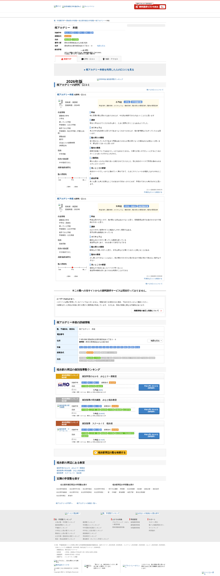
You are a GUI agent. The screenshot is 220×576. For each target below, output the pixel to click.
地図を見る (155, 341)
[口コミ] (119, 14)
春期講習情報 (135, 522)
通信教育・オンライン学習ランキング (96, 539)
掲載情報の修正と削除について (146, 311)
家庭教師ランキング (90, 533)
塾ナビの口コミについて (155, 90)
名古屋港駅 (131, 489)
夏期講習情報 (135, 525)
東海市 (70, 496)
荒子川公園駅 (113, 489)
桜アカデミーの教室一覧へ (87, 503)
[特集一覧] (137, 14)
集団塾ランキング (89, 522)
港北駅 (139, 489)
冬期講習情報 (135, 528)
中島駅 (114, 492)
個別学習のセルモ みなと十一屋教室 (99, 376)
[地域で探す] (63, 14)
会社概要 (57, 568)
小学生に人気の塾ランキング (65, 530)
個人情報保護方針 (66, 568)
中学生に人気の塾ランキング (93, 530)
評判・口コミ (89, 59)
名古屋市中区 (74, 492)
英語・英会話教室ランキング (65, 539)
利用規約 (152, 530)
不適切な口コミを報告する (153, 192)
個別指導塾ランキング (62, 525)
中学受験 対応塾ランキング (92, 528)
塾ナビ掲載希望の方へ (156, 525)
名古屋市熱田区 (61, 489)
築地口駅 (147, 489)
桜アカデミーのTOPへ (64, 503)
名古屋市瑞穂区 (61, 492)
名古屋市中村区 (99, 489)
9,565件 (101, 413)
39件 (100, 390)
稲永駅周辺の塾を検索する (112, 452)
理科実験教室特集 (118, 527)
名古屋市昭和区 (86, 492)
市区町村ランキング (90, 536)
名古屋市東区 (61, 496)
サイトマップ (153, 528)
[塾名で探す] (82, 14)
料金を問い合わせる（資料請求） (151, 387)
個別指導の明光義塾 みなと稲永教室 (99, 400)
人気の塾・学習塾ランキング (65, 522)
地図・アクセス (111, 59)
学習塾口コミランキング (91, 525)
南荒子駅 (130, 492)
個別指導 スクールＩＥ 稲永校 (97, 423)
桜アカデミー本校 (65, 94)
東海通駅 (122, 492)
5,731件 (101, 440)
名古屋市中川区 (75, 489)
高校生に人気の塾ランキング (65, 533)
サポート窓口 (153, 522)
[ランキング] (100, 14)
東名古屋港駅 (140, 492)
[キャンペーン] (156, 14)
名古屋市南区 (87, 489)
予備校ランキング (61, 528)
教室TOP (67, 59)
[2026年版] (110, 80)
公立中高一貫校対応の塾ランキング (67, 536)
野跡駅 (122, 489)
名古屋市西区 (98, 492)
